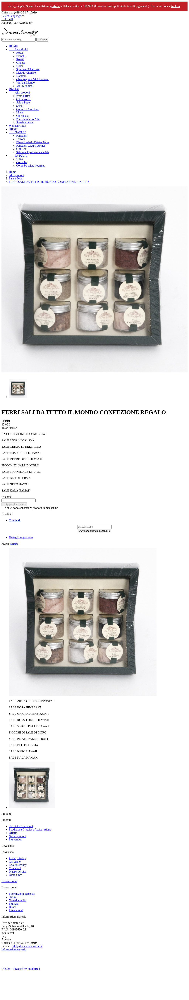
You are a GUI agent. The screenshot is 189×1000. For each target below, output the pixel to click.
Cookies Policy (18, 864)
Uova (19, 158)
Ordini (12, 897)
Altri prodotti (19, 92)
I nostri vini (18, 49)
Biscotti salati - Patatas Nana (32, 142)
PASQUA (18, 155)
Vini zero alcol (24, 85)
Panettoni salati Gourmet (30, 145)
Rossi (19, 52)
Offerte (13, 129)
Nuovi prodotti (17, 836)
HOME (13, 46)
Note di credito (17, 900)
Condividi (14, 520)
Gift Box (21, 148)
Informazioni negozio (13, 949)
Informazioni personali (22, 893)
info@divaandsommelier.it (27, 946)
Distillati (14, 89)
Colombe (21, 162)
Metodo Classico (26, 72)
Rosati (20, 59)
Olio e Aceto (23, 99)
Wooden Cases (17, 125)
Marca (5, 543)
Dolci (19, 66)
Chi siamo (15, 861)
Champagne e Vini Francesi (32, 79)
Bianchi (20, 56)
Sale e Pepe (23, 102)
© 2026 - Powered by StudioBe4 (20, 968)
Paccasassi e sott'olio (28, 119)
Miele (19, 112)
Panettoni (21, 135)
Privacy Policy (17, 858)
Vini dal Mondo (25, 82)
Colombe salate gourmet (30, 165)
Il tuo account (9, 881)
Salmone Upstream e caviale (32, 152)
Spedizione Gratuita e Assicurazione (30, 829)
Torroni (20, 139)
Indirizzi (13, 903)
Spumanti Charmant (27, 69)
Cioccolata (22, 115)
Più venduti (15, 839)
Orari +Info (15, 874)
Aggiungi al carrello (14, 504)
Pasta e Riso (23, 95)
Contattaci (15, 868)
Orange (20, 62)
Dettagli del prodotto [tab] (21, 537)
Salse (19, 105)
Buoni (12, 907)
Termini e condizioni (21, 826)
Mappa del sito (17, 871)
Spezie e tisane (24, 122)
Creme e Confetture (27, 109)
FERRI (14, 543)
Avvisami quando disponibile (94, 531)
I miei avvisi (16, 910)
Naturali (21, 75)
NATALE (17, 132)
